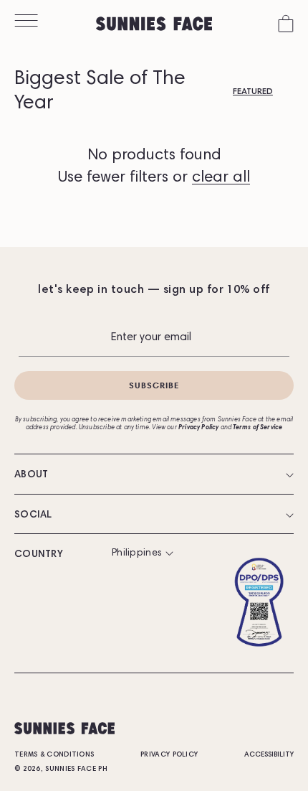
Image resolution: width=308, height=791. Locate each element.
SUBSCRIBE (154, 385)
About (31, 475)
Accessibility (269, 755)
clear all (221, 178)
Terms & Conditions (54, 755)
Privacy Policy (169, 755)
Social (33, 515)
